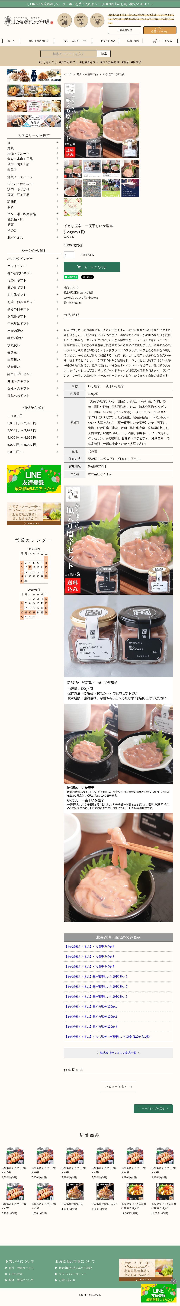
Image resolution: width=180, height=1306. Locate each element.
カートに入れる (95, 267)
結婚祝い (13, 367)
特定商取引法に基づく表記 (78, 292)
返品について (71, 287)
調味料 (12, 201)
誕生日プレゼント (20, 374)
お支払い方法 (108, 41)
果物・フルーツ (18, 153)
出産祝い (13, 359)
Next (134, 120)
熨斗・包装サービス (75, 41)
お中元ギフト (16, 295)
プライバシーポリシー (72, 1274)
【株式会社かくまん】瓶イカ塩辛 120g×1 (91, 1006)
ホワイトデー (16, 266)
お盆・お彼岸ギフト (21, 302)
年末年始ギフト (18, 323)
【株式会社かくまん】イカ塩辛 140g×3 (89, 966)
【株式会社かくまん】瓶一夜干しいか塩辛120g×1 (96, 976)
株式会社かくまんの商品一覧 (118, 1052)
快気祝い (13, 345)
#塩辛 (125, 62)
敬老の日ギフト (18, 309)
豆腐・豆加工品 (18, 195)
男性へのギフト (18, 381)
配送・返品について (21, 1280)
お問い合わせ (67, 1280)
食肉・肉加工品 (18, 164)
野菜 (10, 148)
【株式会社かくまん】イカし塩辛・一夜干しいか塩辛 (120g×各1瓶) (107, 1036)
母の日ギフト (16, 280)
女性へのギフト (18, 388)
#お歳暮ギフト (89, 62)
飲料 (10, 207)
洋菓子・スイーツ (20, 177)
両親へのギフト (18, 395)
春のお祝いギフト (20, 273)
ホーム (11, 41)
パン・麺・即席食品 (21, 213)
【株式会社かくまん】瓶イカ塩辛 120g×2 (91, 1016)
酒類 (10, 224)
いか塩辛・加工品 (113, 74)
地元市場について (39, 41)
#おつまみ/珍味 (110, 62)
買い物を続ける (72, 302)
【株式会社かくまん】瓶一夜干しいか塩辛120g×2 (96, 986)
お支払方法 (16, 1274)
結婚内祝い (15, 338)
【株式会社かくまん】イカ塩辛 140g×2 (89, 956)
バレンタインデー (20, 258)
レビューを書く (116, 1086)
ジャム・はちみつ (20, 183)
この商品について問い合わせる (81, 297)
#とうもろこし (48, 62)
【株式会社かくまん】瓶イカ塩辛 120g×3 (91, 1026)
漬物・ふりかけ (18, 188)
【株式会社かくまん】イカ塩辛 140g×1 (89, 946)
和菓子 (12, 170)
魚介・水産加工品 (20, 158)
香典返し (13, 352)
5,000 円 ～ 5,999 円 (21, 444)
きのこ (12, 230)
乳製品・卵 (15, 219)
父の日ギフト (16, 287)
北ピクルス (15, 237)
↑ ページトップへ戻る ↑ (153, 1108)
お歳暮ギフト (16, 316)
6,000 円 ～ (15, 452)
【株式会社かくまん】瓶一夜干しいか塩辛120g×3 (96, 996)
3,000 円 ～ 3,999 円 (21, 430)
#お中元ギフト (68, 62)
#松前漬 (136, 62)
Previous (69, 120)
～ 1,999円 (14, 416)
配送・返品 (133, 41)
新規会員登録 (124, 30)
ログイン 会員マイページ (159, 30)
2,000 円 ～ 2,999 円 (21, 423)
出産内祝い (15, 331)
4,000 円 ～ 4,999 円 (21, 437)
